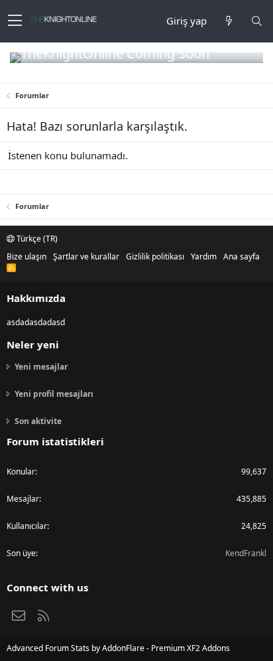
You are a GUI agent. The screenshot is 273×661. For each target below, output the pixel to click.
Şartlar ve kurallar (86, 256)
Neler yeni (33, 344)
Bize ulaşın (26, 256)
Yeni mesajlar (41, 367)
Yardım (204, 256)
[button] (15, 21)
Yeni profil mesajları (54, 394)
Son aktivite (38, 421)
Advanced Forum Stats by (118, 648)
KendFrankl (245, 553)
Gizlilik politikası (155, 256)
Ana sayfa (241, 256)
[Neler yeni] (229, 21)
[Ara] (256, 21)
